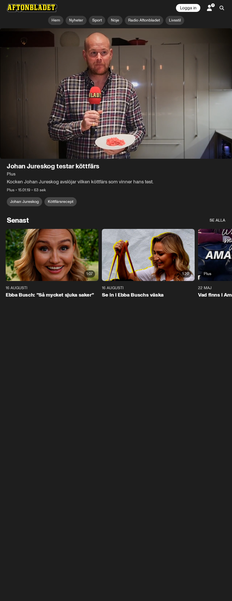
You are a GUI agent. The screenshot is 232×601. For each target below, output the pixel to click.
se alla (217, 220)
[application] (116, 93)
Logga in (188, 7)
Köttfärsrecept (60, 201)
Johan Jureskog (24, 201)
